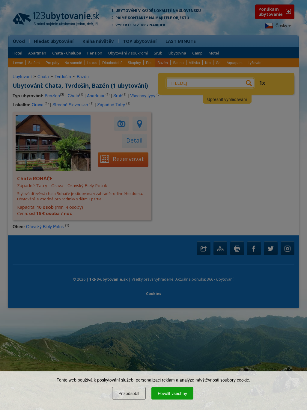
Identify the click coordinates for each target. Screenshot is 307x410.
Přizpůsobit (128, 393)
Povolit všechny (172, 393)
